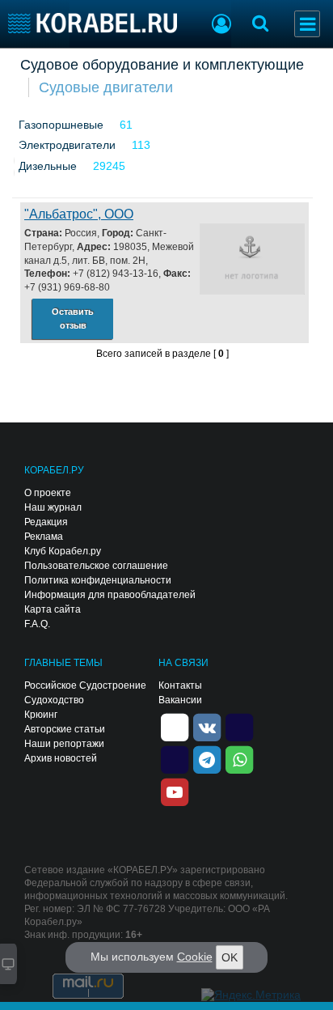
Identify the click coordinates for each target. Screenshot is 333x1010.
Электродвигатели (67, 144)
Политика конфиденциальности (97, 580)
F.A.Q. (37, 624)
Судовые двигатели (106, 87)
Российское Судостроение (85, 685)
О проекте (47, 493)
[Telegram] (207, 758)
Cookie (195, 956)
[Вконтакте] (207, 726)
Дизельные (48, 165)
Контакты (180, 685)
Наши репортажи (64, 743)
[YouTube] (174, 791)
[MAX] (174, 758)
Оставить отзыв (73, 318)
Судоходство (54, 700)
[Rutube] (239, 726)
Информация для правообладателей (110, 594)
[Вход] (221, 26)
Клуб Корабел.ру (62, 551)
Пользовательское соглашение (96, 565)
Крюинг (40, 714)
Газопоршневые (61, 124)
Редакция (46, 522)
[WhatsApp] (239, 758)
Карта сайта (52, 609)
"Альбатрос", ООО (78, 214)
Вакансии (180, 700)
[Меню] (307, 24)
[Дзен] (174, 726)
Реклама (43, 536)
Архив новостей (60, 758)
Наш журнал (53, 507)
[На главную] (92, 23)
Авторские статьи (64, 729)
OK (229, 957)
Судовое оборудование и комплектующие (162, 65)
